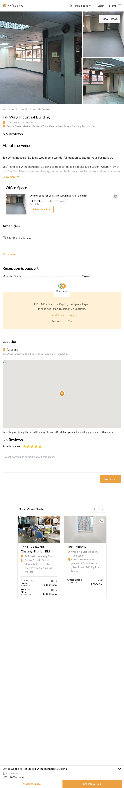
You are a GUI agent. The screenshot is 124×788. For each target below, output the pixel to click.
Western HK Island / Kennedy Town (26, 109)
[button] (62, 393)
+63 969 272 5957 (62, 321)
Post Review (111, 479)
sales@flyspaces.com (62, 315)
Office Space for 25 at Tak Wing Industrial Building (58, 195)
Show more (9, 177)
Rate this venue (11, 446)
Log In (101, 6)
